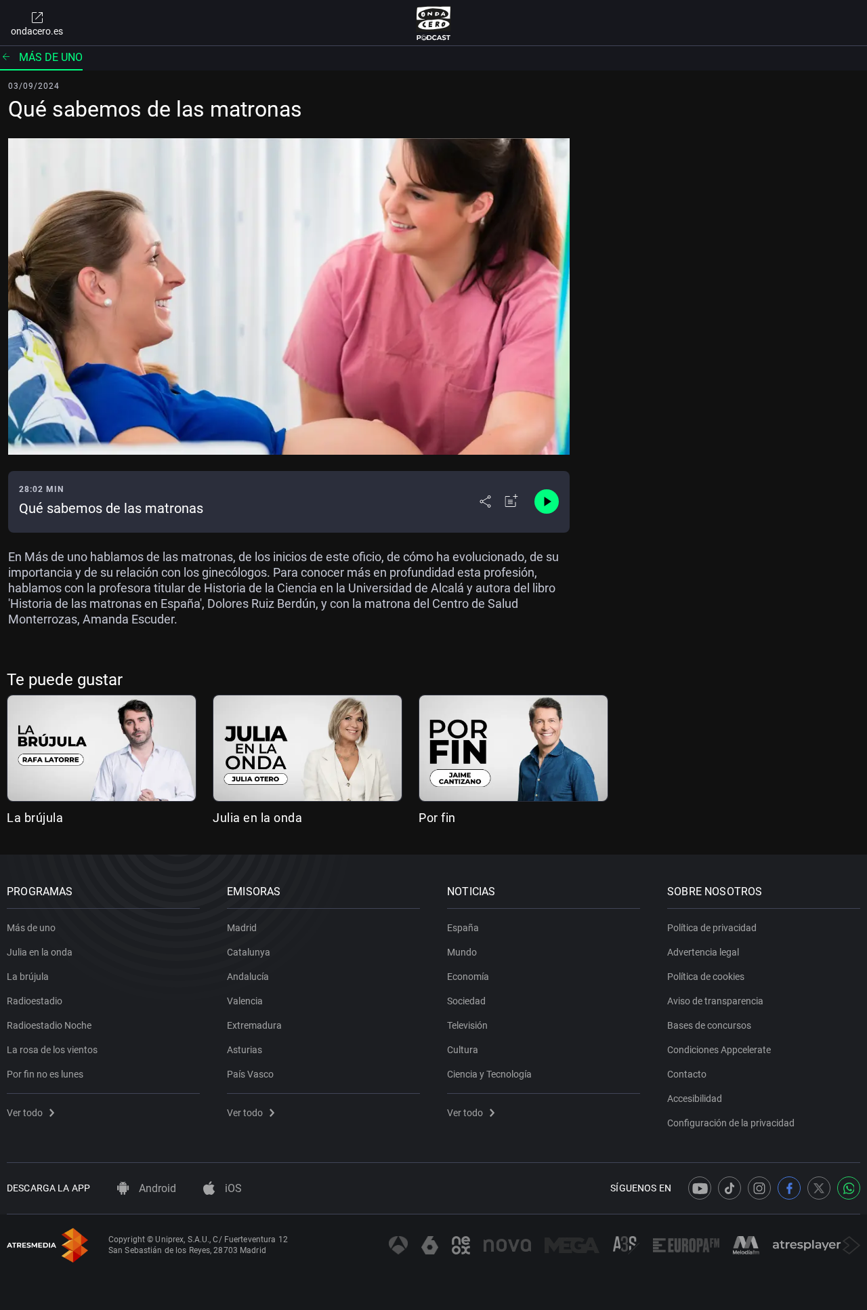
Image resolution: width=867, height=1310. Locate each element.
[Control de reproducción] (546, 501)
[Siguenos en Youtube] (699, 1188)
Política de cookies (705, 976)
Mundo (462, 952)
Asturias (244, 1049)
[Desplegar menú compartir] (485, 501)
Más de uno (51, 57)
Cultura (462, 1049)
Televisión (467, 1025)
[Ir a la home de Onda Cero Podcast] (434, 23)
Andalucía (248, 976)
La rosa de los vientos (52, 1049)
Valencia (245, 1001)
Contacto (686, 1074)
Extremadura (254, 1025)
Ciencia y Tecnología (489, 1074)
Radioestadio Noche (49, 1025)
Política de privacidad (712, 927)
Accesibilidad (694, 1098)
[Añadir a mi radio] (511, 501)
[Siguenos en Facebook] (789, 1188)
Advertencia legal (703, 952)
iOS (232, 1188)
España (463, 927)
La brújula (35, 818)
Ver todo (25, 1112)
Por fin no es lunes (45, 1074)
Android (156, 1188)
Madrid (242, 927)
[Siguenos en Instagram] (759, 1188)
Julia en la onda (257, 818)
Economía (468, 976)
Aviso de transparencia (715, 1001)
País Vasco (250, 1074)
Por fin (437, 818)
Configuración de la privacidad (731, 1123)
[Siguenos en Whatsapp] (848, 1188)
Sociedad (466, 1001)
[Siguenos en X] (818, 1188)
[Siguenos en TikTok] (729, 1188)
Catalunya (248, 952)
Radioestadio (34, 1001)
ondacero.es (37, 31)
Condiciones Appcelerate (719, 1049)
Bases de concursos (709, 1025)
